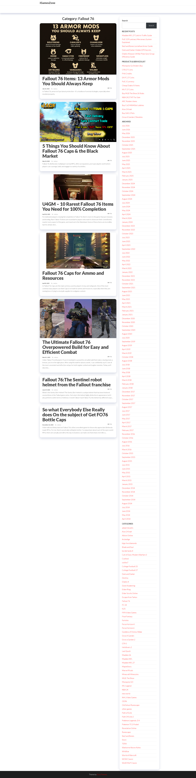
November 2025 (128, 141)
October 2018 (127, 357)
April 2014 (126, 519)
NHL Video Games (129, 697)
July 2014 (126, 507)
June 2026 (126, 129)
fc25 (123, 609)
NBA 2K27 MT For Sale (131, 97)
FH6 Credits (127, 73)
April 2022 (126, 264)
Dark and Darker (128, 574)
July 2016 (126, 445)
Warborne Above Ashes (131, 747)
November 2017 (128, 395)
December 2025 (128, 137)
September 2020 (128, 330)
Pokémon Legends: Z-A (131, 720)
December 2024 (128, 183)
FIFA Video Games (129, 612)
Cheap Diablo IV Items (131, 85)
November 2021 (128, 280)
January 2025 (127, 179)
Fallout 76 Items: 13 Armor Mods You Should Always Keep (75, 81)
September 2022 (128, 249)
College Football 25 (130, 566)
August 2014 (127, 503)
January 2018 (127, 388)
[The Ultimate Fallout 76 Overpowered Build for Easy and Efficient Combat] (78, 318)
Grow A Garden (128, 636)
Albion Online (127, 535)
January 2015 (127, 484)
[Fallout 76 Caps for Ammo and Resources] (78, 250)
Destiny (125, 578)
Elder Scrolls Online (130, 593)
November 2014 (128, 492)
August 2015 (127, 461)
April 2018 (126, 376)
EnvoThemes (102, 774)
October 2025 (127, 145)
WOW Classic (127, 759)
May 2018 (126, 372)
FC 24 (124, 605)
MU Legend (126, 686)
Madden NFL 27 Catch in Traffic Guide (137, 35)
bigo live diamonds (129, 543)
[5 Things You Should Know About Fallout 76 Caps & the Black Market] (78, 122)
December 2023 (128, 226)
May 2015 (126, 472)
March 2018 (126, 380)
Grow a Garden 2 (128, 639)
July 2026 (126, 126)
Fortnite (125, 620)
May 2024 (126, 210)
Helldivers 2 (127, 647)
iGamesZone (47, 2)
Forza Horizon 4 (128, 624)
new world (126, 693)
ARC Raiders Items (129, 101)
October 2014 (127, 496)
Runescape (126, 732)
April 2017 (126, 422)
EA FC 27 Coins (128, 77)
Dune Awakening (128, 586)
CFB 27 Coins (127, 70)
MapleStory (126, 666)
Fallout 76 (126, 601)
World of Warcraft (129, 755)
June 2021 (126, 295)
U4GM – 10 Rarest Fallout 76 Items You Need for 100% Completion (77, 206)
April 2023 (126, 245)
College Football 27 (130, 570)
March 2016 (126, 449)
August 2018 (127, 361)
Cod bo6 (125, 558)
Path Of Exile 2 (128, 717)
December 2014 (128, 488)
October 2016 (127, 438)
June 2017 (126, 415)
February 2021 (128, 311)
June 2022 (126, 257)
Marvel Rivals (127, 670)
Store (124, 740)
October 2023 (127, 233)
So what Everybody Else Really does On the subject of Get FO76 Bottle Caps (75, 414)
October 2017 (127, 399)
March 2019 (126, 353)
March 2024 (126, 218)
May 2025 (126, 164)
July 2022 (126, 253)
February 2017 (128, 430)
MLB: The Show (128, 678)
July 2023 (126, 237)
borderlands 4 (127, 551)
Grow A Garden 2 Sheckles (132, 117)
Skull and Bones (128, 736)
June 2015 (126, 469)
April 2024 (126, 214)
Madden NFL (127, 659)
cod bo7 (125, 562)
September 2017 (128, 403)
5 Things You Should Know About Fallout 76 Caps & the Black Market (76, 151)
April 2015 (126, 476)
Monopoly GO (127, 682)
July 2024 (126, 203)
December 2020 (128, 318)
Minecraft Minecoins (130, 674)
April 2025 (126, 168)
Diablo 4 (125, 582)
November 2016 (128, 434)
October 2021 (127, 284)
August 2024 (127, 199)
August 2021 (127, 291)
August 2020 (127, 334)
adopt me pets (127, 528)
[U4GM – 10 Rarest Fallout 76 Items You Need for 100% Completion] (78, 187)
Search (125, 20)
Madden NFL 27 (128, 663)
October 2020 (127, 326)
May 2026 (126, 133)
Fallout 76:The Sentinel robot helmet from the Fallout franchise (76, 382)
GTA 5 (124, 643)
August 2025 (127, 152)
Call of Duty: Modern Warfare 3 (134, 555)
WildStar (125, 751)
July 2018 (126, 365)
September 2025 (128, 149)
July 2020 (126, 338)
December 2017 (128, 392)
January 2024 (127, 222)
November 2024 (128, 187)
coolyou (55, 89)
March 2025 (126, 172)
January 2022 (127, 272)
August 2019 (127, 345)
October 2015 (127, 453)
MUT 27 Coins (128, 89)
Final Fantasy (127, 616)
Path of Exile (127, 713)
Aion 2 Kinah (127, 109)
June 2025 (126, 160)
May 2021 (126, 299)
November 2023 (128, 230)
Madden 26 (126, 655)
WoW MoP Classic (129, 763)
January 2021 (127, 314)
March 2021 (126, 307)
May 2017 (126, 418)
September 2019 (128, 341)
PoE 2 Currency (128, 81)
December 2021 (128, 276)
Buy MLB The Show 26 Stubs (133, 93)
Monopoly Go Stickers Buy (132, 66)
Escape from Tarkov (129, 597)
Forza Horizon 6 (128, 628)
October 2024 (127, 191)
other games (127, 709)
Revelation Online (129, 728)
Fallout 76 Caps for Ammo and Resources (73, 275)
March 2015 (126, 480)
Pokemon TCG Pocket (130, 724)
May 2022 (126, 260)
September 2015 (128, 457)
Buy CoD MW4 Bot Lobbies (133, 105)
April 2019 (126, 349)
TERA (124, 744)
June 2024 (126, 206)
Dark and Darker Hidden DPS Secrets (136, 50)
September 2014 (128, 499)
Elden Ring (126, 589)
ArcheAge (126, 539)
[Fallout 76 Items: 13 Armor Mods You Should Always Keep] (78, 49)
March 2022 (126, 268)
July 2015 (126, 465)
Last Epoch (126, 651)
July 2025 (126, 156)
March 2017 (126, 426)
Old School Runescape (130, 705)
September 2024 (128, 195)
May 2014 (126, 515)
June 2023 (126, 241)
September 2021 (128, 287)
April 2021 (126, 303)
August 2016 (127, 442)
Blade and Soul (128, 547)
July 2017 (126, 411)
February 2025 (128, 176)
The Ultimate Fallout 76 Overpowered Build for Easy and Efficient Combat (75, 347)
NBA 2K (125, 690)
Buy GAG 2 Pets (128, 113)
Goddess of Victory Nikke (132, 632)
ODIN (124, 701)
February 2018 (128, 384)
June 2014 (126, 511)
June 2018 (126, 368)
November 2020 (128, 322)
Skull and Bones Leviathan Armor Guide (137, 46)
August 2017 (127, 407)
